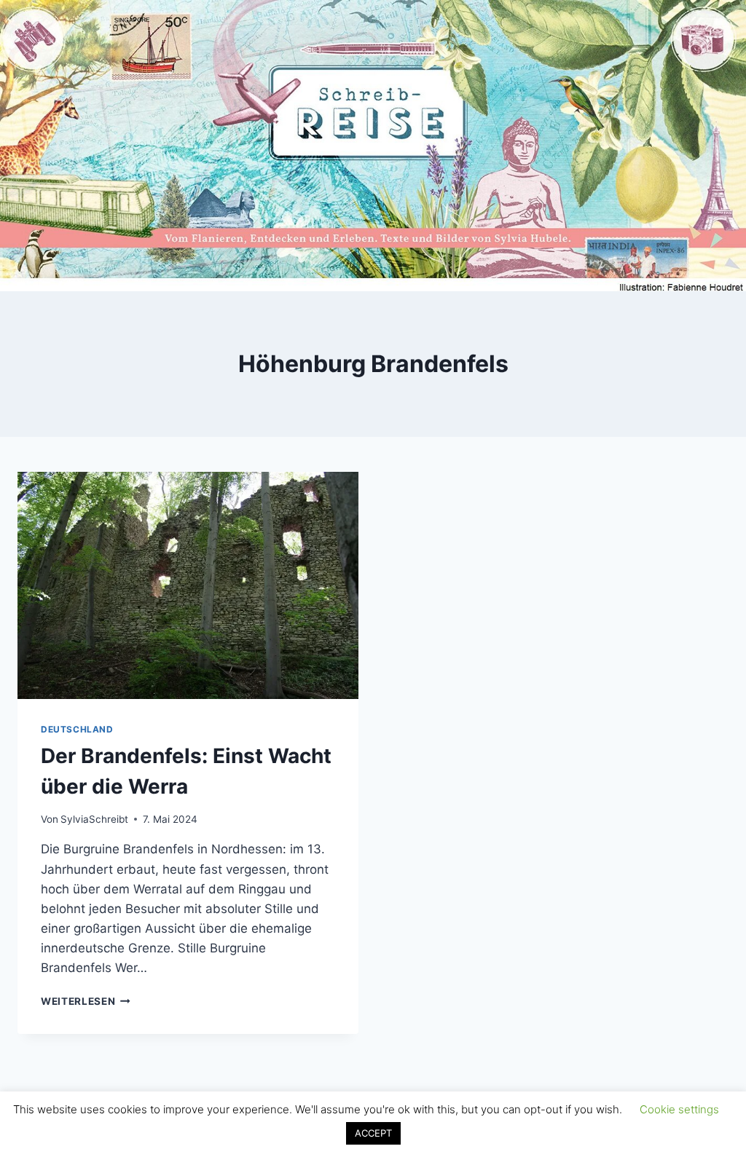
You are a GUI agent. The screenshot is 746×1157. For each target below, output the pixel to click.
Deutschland (77, 729)
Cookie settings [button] (679, 1109)
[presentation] (187, 585)
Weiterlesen (85, 1001)
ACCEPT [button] (373, 1133)
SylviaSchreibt (94, 819)
